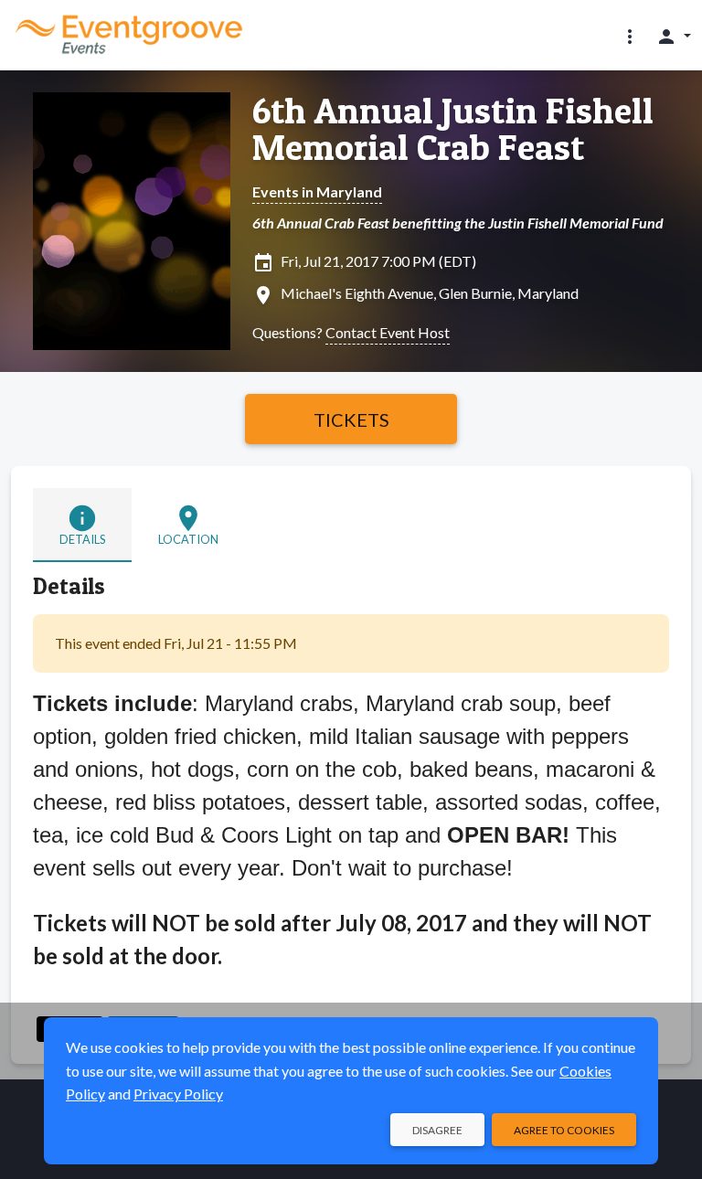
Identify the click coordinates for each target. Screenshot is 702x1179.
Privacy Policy (178, 1093)
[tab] (82, 525)
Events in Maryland (317, 191)
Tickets (351, 419)
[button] (629, 35)
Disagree (437, 1130)
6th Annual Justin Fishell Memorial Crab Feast (453, 128)
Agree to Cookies (564, 1130)
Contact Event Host (387, 332)
